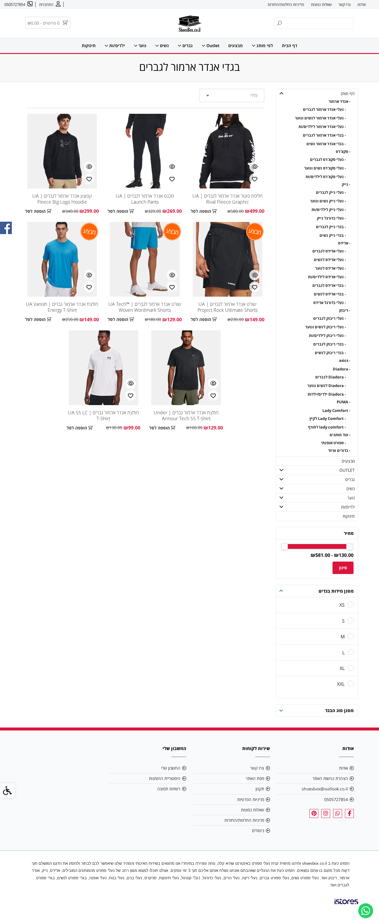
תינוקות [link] (89, 45)
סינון (343, 567)
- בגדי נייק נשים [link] (332, 235)
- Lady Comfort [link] (336, 410)
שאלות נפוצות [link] (321, 4)
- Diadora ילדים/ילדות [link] (327, 394)
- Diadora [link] (341, 369)
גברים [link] (187, 45)
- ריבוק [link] (344, 310)
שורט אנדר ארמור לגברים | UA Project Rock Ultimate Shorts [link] (227, 307)
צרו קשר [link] (344, 4)
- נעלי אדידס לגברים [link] (329, 251)
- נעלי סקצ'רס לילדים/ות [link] (326, 177)
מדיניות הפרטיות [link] (250, 799)
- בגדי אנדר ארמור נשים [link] (326, 144)
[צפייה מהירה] (254, 167)
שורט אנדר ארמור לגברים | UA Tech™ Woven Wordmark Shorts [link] (144, 307)
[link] (365, 910)
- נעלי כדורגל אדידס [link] (329, 302)
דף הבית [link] (289, 45)
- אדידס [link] (344, 243)
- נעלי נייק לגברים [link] (331, 192)
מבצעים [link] (235, 45)
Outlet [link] (212, 45)
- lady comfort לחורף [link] (327, 427)
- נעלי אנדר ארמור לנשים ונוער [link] (320, 118)
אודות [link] (361, 4)
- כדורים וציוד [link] (339, 450)
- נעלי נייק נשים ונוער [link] (328, 201)
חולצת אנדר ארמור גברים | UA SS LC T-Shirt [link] (103, 415)
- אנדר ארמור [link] (339, 101)
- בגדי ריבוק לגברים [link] (329, 344)
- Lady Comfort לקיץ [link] (327, 418)
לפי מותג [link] (264, 45)
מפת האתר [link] (255, 778)
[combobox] (231, 95)
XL (342, 668)
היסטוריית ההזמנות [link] (164, 778)
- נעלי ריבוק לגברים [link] (329, 318)
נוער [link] (141, 45)
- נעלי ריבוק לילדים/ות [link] (327, 335)
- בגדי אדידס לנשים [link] (330, 294)
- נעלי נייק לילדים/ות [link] (328, 209)
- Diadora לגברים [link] (330, 377)
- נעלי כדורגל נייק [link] (331, 218)
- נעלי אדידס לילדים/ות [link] (327, 277)
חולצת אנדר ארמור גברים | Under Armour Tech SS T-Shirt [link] (186, 415)
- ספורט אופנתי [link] (333, 443)
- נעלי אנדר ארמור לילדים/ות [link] (322, 126)
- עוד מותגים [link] (340, 435)
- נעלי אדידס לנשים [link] (330, 260)
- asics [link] (344, 360)
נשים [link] (164, 45)
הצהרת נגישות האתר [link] (330, 778)
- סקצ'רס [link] (343, 151)
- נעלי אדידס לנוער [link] (330, 268)
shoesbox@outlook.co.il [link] (325, 789)
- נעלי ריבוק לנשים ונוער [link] (325, 327)
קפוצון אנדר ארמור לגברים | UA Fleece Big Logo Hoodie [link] (62, 199)
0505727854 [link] (336, 799)
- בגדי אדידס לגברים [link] (329, 285)
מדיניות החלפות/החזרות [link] (286, 4)
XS (342, 605)
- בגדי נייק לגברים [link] (331, 227)
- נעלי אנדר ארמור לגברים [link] (324, 109)
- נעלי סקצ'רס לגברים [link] (328, 159)
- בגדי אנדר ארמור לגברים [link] (324, 135)
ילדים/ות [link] (116, 45)
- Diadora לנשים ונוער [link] (326, 385)
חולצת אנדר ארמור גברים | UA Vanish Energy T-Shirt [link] (62, 307)
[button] (281, 93)
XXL (341, 684)
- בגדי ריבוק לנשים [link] (330, 353)
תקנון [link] (260, 789)
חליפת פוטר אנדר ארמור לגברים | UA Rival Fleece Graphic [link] (227, 199)
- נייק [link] (346, 184)
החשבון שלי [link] (170, 768)
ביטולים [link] (258, 830)
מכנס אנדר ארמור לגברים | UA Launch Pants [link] (145, 199)
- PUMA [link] (343, 402)
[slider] (349, 546)
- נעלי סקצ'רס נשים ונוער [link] (325, 168)
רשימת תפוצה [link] (168, 789)
